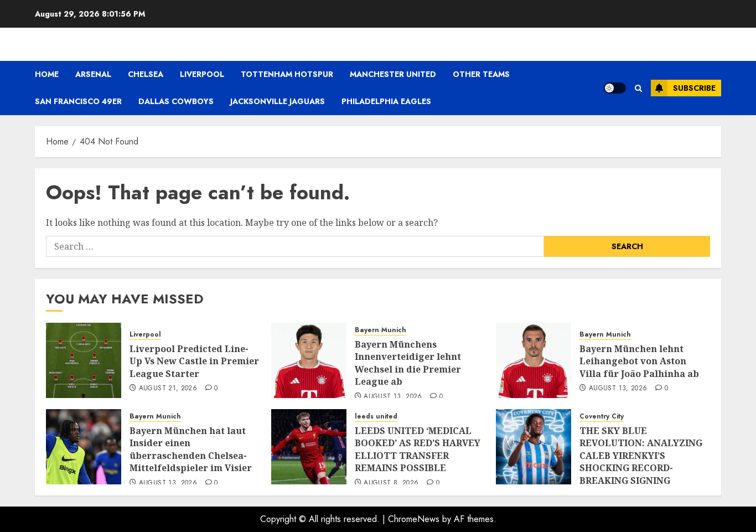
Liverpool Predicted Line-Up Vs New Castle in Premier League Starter (194, 361)
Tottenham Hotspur (287, 74)
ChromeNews (413, 519)
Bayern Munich (380, 330)
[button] (638, 88)
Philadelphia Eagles (386, 101)
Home (47, 74)
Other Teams (481, 74)
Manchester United (393, 74)
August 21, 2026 (168, 388)
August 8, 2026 (391, 483)
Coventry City (601, 416)
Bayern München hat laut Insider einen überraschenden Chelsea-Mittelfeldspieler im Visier (191, 449)
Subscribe (694, 88)
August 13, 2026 (393, 396)
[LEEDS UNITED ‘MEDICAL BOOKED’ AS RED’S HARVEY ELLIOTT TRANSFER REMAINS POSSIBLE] (308, 446)
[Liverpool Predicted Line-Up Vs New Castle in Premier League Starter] (83, 360)
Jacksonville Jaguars (277, 101)
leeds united (376, 416)
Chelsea (145, 74)
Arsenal (93, 74)
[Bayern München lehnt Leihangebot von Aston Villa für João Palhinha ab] (533, 360)
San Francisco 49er (78, 101)
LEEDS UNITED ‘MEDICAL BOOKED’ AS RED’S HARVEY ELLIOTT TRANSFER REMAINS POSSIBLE (417, 449)
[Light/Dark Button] (615, 88)
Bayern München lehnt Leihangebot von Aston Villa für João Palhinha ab (639, 361)
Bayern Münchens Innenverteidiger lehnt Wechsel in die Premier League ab (408, 363)
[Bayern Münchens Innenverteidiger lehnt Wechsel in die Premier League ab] (308, 360)
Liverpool (202, 74)
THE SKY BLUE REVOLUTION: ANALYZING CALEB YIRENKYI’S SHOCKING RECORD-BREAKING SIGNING (640, 456)
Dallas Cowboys (176, 101)
